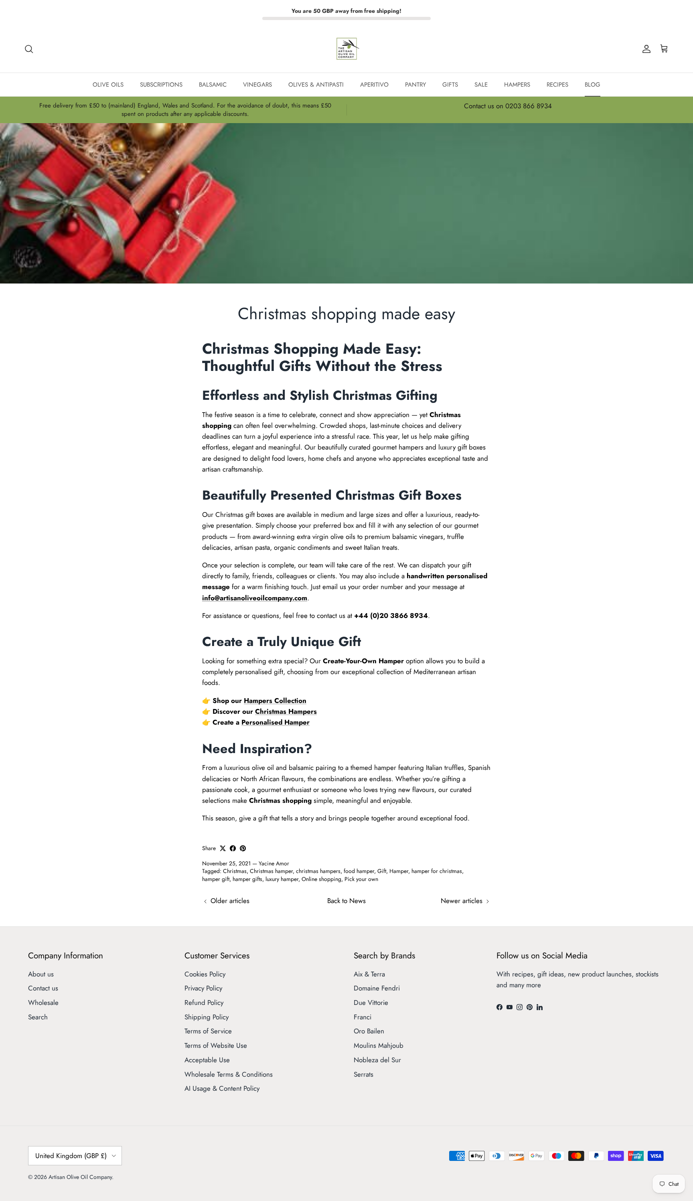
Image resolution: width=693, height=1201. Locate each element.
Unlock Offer (346, 616)
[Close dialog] (437, 536)
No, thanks (346, 657)
